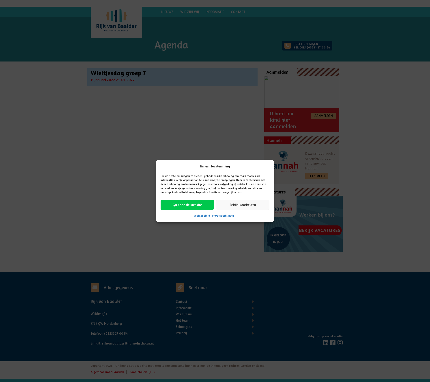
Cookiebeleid (202, 215)
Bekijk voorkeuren (243, 205)
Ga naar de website (187, 205)
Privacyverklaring (223, 215)
